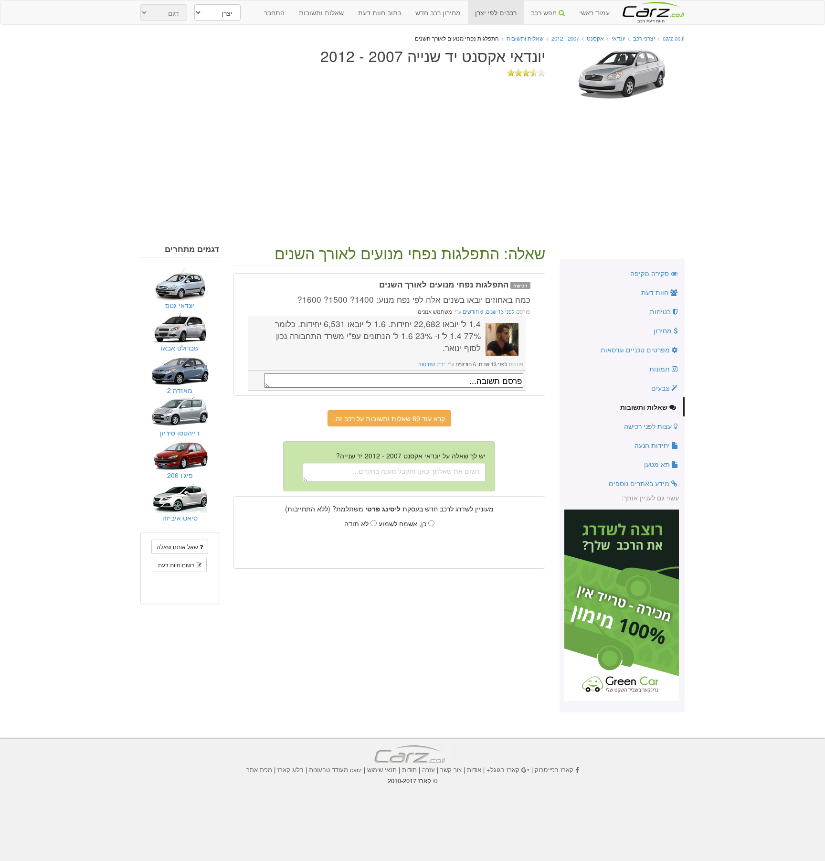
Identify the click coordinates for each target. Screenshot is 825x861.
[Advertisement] (412, 173)
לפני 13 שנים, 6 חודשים (488, 311)
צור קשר (451, 769)
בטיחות (661, 311)
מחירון (664, 330)
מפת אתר (259, 769)
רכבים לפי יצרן (496, 12)
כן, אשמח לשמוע (403, 523)
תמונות (660, 368)
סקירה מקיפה (650, 273)
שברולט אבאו (180, 347)
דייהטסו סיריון (180, 432)
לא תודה (357, 523)
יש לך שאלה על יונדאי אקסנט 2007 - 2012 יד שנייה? (411, 455)
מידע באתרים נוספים (640, 483)
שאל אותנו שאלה (178, 546)
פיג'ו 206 (180, 475)
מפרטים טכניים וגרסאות (636, 349)
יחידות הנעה (653, 445)
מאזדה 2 (179, 390)
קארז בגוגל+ (503, 769)
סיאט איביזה (180, 517)
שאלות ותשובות (321, 12)
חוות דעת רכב (651, 9)
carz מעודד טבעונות (335, 769)
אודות (474, 769)
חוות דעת (655, 292)
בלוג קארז (290, 769)
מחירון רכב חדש (438, 12)
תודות (409, 769)
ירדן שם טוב (431, 364)
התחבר (274, 12)
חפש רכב (545, 12)
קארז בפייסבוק (554, 769)
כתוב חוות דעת (379, 12)
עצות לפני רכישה (649, 426)
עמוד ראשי (594, 12)
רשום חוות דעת (177, 565)
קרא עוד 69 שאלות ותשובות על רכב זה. (389, 418)
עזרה (428, 769)
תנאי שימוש (382, 769)
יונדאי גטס (180, 305)
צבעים (661, 388)
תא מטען (658, 464)
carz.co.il (674, 38)
